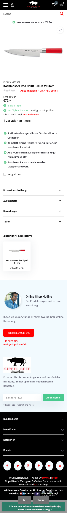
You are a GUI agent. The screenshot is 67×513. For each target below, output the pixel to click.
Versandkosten (31, 114)
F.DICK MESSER (11, 82)
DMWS (46, 477)
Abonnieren (53, 397)
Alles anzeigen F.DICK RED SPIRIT (39, 90)
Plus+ (55, 477)
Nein (41, 499)
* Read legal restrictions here (18, 404)
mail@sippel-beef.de (15, 344)
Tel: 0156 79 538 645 (19, 333)
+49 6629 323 (10, 341)
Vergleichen (14, 174)
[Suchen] (62, 13)
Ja (24, 499)
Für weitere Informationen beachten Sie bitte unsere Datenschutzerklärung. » (34, 508)
